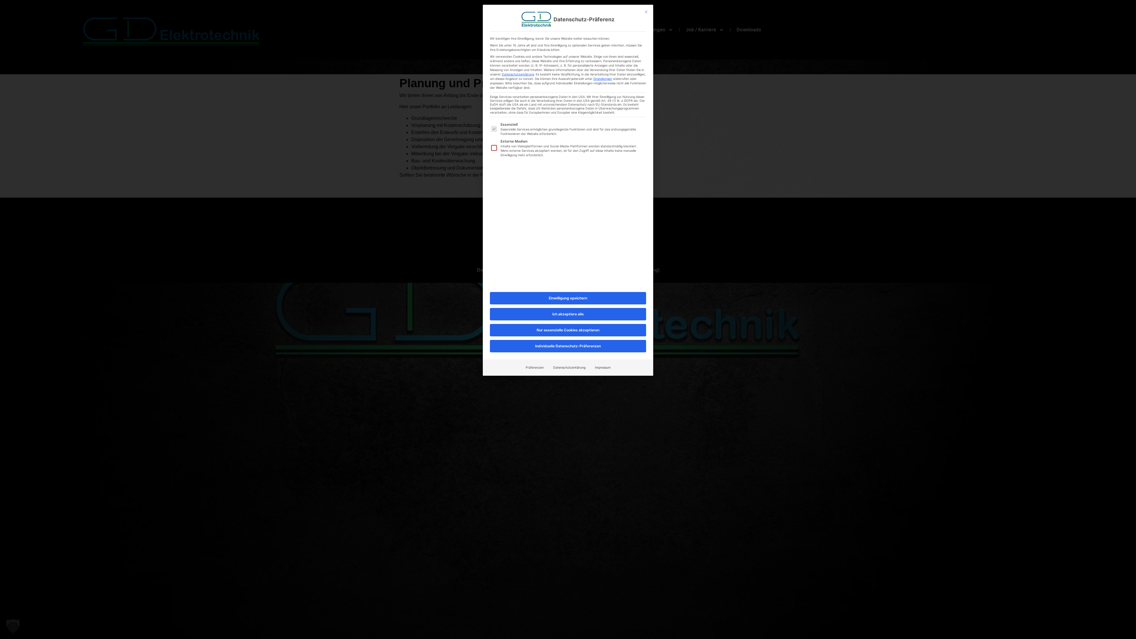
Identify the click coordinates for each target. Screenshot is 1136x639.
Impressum (603, 367)
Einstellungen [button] (602, 79)
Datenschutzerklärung (518, 74)
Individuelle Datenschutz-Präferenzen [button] (568, 346)
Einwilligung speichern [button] (568, 298)
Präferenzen (535, 367)
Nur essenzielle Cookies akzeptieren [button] (568, 330)
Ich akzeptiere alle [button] (568, 314)
